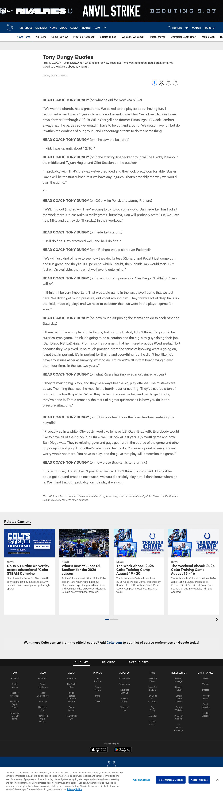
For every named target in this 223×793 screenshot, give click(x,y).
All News (15, 678)
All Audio (71, 678)
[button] (107, 619)
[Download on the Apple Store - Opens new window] (99, 750)
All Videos (42, 678)
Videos (205, 684)
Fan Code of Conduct (152, 698)
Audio (71, 672)
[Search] (169, 27)
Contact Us (124, 678)
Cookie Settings (141, 779)
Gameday (152, 716)
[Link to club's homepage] (10, 27)
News (15, 672)
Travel (97, 695)
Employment (124, 684)
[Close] (217, 780)
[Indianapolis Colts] (111, 766)
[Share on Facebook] (154, 84)
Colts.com (114, 642)
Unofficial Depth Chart (14, 704)
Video (43, 672)
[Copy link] (175, 83)
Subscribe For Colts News (14, 716)
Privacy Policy (74, 789)
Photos (97, 672)
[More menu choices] (104, 27)
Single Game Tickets (178, 698)
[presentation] (217, 620)
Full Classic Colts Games (42, 718)
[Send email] (168, 84)
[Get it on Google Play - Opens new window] (123, 751)
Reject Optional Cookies (171, 779)
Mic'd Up (43, 701)
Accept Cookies (199, 779)
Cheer (98, 701)
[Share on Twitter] (161, 84)
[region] (111, 780)
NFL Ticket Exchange (178, 727)
